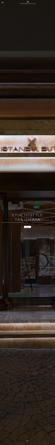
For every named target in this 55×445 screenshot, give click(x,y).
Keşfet (27, 226)
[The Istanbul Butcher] (27, 2)
